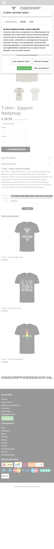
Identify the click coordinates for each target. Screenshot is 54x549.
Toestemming (11, 22)
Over (32, 22)
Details (23, 22)
